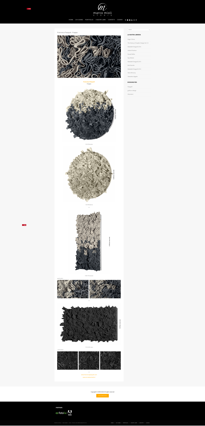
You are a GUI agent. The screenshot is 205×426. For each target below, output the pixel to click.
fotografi (130, 87)
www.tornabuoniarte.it (89, 377)
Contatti (111, 20)
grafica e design (132, 90)
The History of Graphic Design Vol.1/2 (138, 43)
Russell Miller (131, 54)
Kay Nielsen (131, 58)
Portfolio (89, 20)
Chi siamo (79, 20)
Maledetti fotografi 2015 (134, 61)
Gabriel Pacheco (132, 50)
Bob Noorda (131, 65)
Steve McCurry (132, 73)
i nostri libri (101, 20)
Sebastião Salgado (133, 76)
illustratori (130, 94)
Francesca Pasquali (89, 82)
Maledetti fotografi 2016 (134, 47)
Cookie (120, 20)
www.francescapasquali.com (89, 374)
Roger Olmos (131, 39)
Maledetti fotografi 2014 (134, 69)
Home (71, 20)
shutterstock (102, 395)
